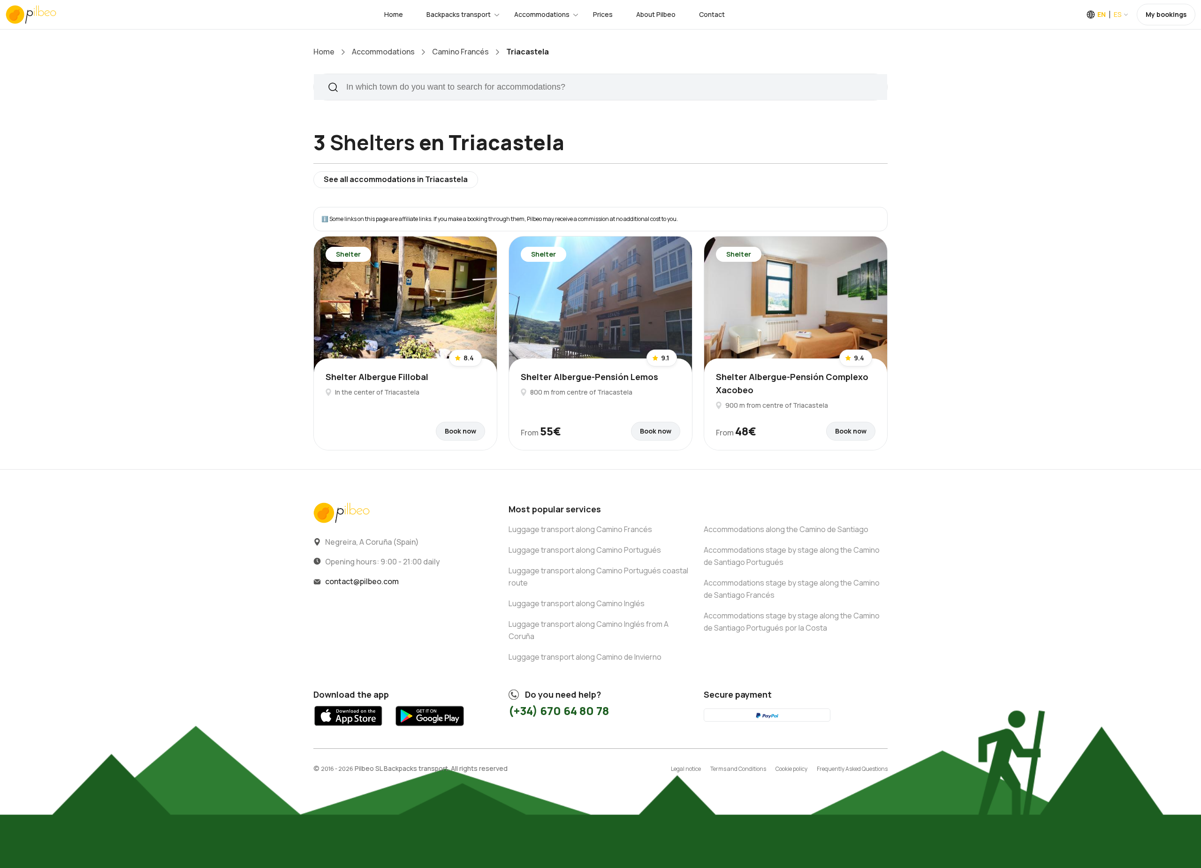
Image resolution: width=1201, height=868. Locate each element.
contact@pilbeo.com (362, 581)
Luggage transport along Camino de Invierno (585, 657)
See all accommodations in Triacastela (396, 179)
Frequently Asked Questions (852, 769)
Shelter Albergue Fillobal (377, 376)
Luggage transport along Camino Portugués (585, 550)
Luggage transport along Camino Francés (580, 529)
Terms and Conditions (738, 769)
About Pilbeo (656, 14)
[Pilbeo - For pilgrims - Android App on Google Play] (429, 728)
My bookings (1166, 14)
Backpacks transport (458, 14)
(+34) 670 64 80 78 (559, 710)
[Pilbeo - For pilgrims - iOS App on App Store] (348, 728)
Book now (460, 430)
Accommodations (542, 14)
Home (393, 14)
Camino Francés (460, 51)
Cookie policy (791, 769)
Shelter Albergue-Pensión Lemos (589, 376)
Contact (712, 14)
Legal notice (686, 769)
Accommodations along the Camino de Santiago (786, 529)
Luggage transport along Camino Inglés (577, 603)
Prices (603, 14)
